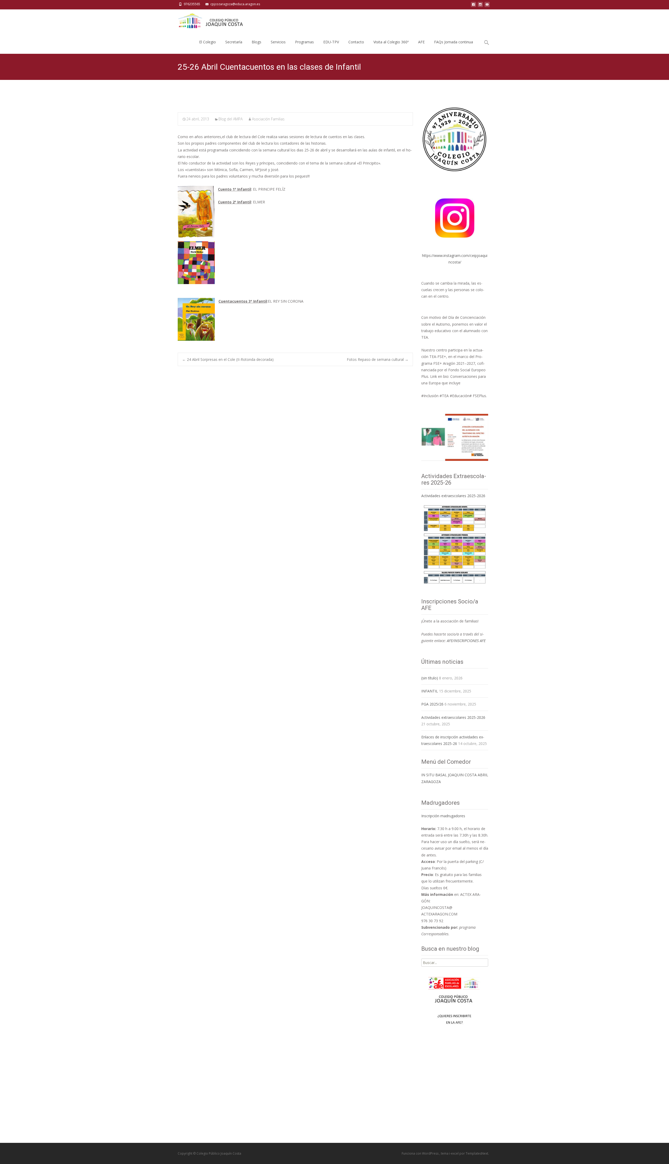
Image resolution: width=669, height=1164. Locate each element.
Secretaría (233, 41)
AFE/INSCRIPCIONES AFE (466, 640)
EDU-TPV (331, 41)
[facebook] (473, 5)
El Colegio (207, 41)
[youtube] (487, 5)
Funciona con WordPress (420, 1153)
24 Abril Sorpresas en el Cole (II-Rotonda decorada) (228, 359)
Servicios (278, 41)
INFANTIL (429, 691)
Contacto (356, 41)
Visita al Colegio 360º (391, 41)
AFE (421, 41)
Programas (304, 41)
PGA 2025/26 (432, 704)
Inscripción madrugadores (443, 815)
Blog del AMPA (230, 118)
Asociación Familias (268, 118)
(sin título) (429, 677)
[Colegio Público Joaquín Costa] (210, 19)
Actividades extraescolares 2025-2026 (453, 495)
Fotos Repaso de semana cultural (377, 359)
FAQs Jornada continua (453, 41)
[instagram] (480, 5)
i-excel (454, 1153)
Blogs (256, 41)
